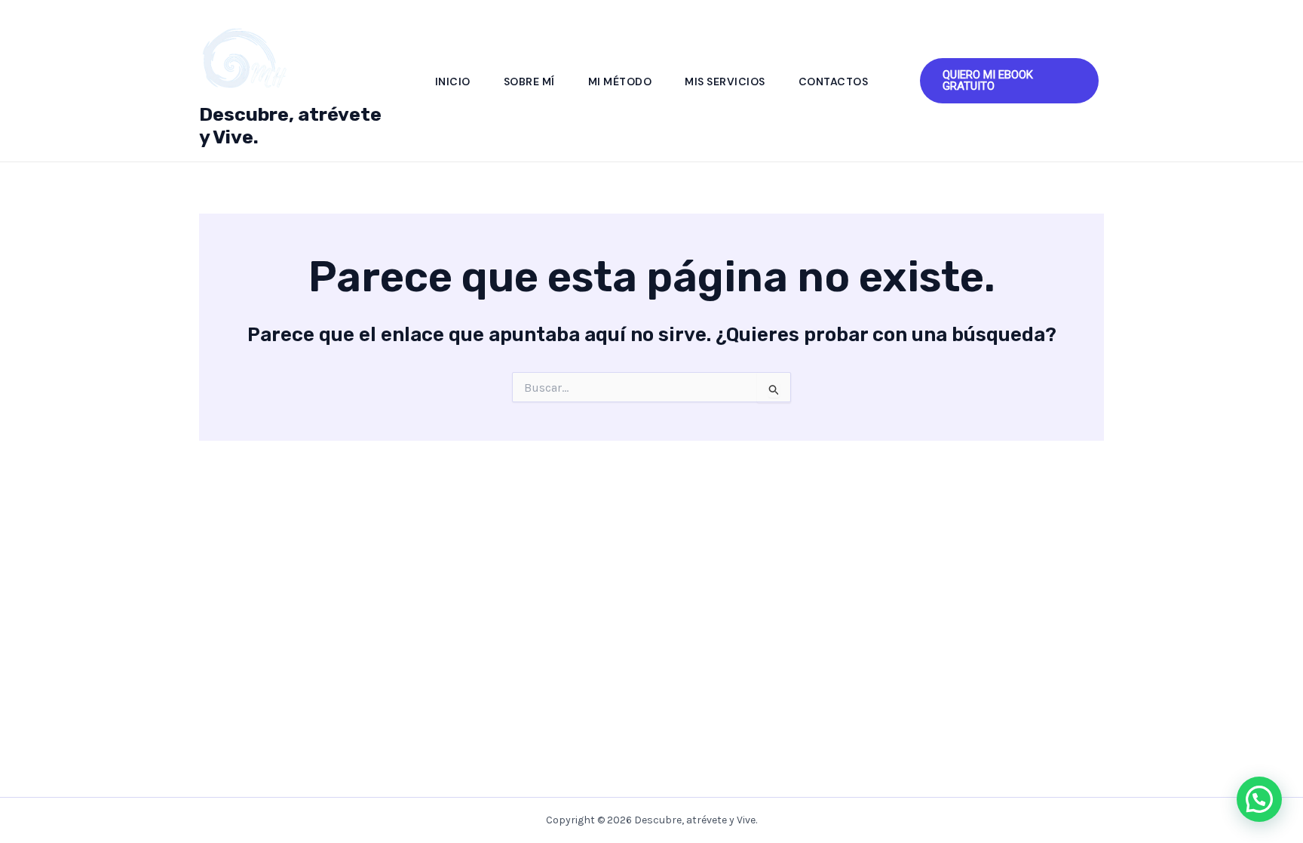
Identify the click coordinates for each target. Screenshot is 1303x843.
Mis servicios (725, 81)
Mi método (620, 81)
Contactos (834, 81)
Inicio (453, 81)
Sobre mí (529, 81)
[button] (1009, 80)
